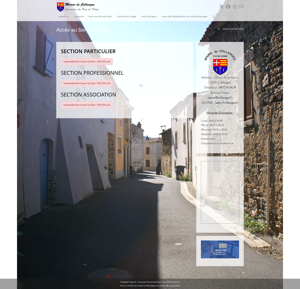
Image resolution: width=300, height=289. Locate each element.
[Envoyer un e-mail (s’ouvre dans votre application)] (241, 6)
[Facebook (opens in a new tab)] (228, 6)
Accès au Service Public (233, 28)
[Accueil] (219, 28)
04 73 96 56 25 (227, 87)
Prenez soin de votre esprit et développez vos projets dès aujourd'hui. (150, 285)
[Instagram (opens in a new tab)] (235, 6)
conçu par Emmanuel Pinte (149, 282)
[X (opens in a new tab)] (221, 6)
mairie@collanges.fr (220, 97)
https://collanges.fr (226, 102)
